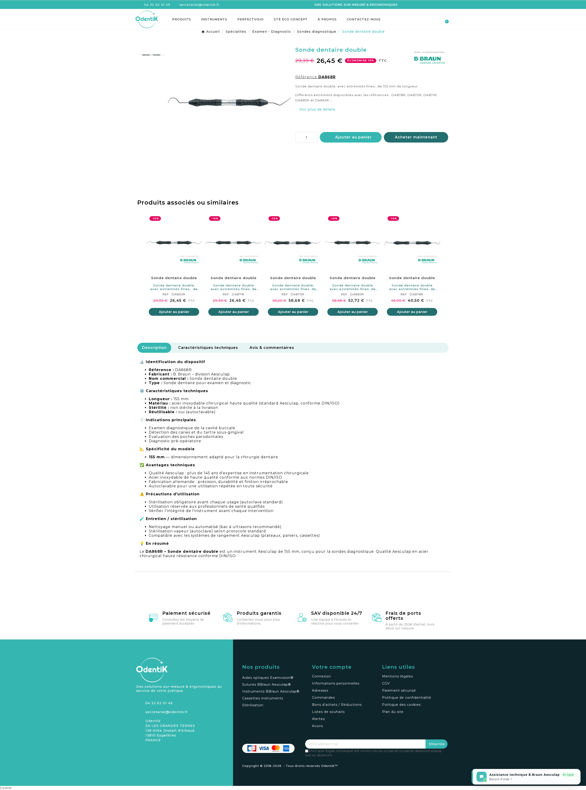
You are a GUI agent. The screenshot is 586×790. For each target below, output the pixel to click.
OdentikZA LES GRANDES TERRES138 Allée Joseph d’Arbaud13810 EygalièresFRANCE (170, 730)
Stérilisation (252, 705)
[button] (420, 19)
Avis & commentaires (272, 347)
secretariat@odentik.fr (166, 712)
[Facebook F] (147, 751)
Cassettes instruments (262, 698)
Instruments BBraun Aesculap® (270, 691)
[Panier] (445, 19)
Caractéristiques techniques (208, 347)
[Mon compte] (428, 20)
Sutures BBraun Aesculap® (266, 684)
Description (154, 347)
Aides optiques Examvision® (267, 678)
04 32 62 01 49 (159, 703)
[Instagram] (139, 751)
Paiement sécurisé (186, 613)
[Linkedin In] (155, 751)
